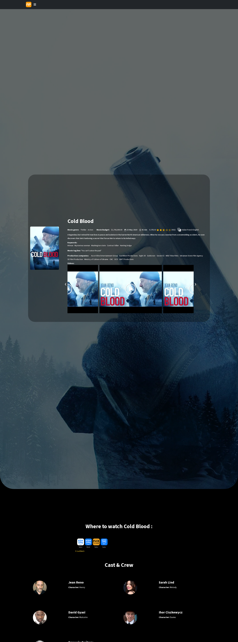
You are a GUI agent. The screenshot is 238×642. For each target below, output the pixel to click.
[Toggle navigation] (34, 4)
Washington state (98, 245)
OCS (116, 259)
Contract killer (113, 245)
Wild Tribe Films (172, 255)
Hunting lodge (126, 245)
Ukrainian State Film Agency (191, 255)
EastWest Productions (128, 255)
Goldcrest (151, 255)
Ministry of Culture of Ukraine (96, 259)
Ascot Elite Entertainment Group (104, 255)
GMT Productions (126, 259)
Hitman (70, 245)
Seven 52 (160, 255)
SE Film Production (75, 259)
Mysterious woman (82, 245)
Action (90, 229)
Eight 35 (142, 255)
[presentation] (66, 284)
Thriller (83, 229)
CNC (111, 259)
